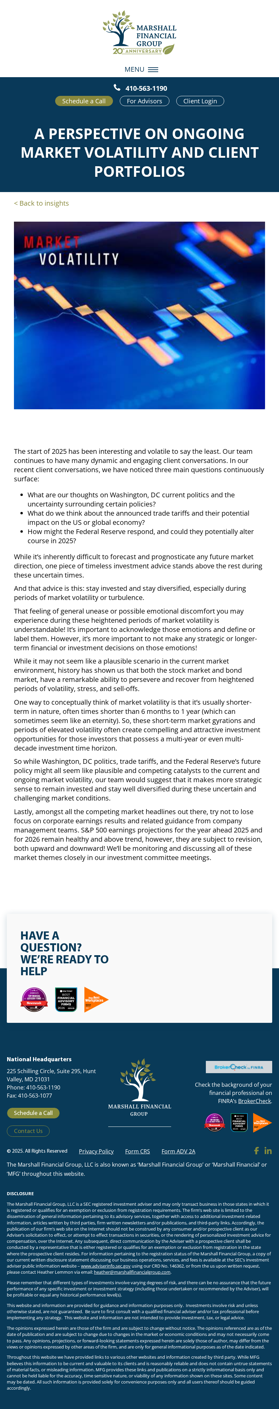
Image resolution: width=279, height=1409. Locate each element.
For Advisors (144, 101)
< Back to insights (41, 203)
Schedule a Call (84, 101)
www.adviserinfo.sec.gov (106, 1266)
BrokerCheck (254, 1101)
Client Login (200, 101)
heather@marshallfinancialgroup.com (132, 1272)
